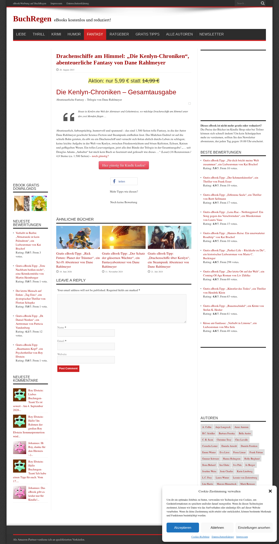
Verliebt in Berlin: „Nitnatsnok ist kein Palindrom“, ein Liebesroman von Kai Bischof (28, 240)
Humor (74, 34)
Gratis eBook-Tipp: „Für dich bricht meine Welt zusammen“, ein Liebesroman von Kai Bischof (231, 162)
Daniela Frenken (249, 446)
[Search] (262, 3)
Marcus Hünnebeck (226, 483)
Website (62, 354)
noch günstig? (100, 156)
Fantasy (95, 34)
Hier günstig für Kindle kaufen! (123, 165)
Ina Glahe (224, 464)
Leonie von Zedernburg (245, 477)
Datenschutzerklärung (223, 536)
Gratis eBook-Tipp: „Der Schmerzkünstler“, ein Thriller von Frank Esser (230, 179)
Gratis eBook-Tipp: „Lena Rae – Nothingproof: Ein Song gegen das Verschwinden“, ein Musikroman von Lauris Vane (233, 216)
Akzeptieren (182, 527)
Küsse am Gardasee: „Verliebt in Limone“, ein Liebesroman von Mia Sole (230, 325)
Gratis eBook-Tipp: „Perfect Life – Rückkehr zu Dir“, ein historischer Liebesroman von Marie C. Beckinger (234, 254)
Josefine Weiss (209, 471)
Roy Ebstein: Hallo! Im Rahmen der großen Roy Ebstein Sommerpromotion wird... (29, 426)
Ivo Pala (237, 464)
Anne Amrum (241, 427)
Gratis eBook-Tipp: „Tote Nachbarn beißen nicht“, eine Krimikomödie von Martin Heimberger (30, 271)
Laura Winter (222, 477)
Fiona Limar (239, 452)
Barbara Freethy (227, 433)
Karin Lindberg (245, 471)
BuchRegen (32, 18)
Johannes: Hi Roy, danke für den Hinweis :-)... (36, 449)
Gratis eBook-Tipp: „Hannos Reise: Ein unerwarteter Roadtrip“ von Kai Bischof (234, 235)
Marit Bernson (247, 483)
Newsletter (211, 34)
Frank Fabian (256, 452)
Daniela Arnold (229, 446)
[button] (270, 491)
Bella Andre (245, 433)
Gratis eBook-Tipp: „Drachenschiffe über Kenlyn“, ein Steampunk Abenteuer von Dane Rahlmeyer (169, 260)
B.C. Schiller (208, 433)
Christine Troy (224, 439)
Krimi (56, 34)
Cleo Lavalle (241, 439)
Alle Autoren (179, 34)
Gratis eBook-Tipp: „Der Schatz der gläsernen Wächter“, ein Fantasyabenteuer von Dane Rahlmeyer (123, 260)
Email (60, 341)
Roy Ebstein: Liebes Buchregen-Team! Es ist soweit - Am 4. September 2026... (28, 400)
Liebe (21, 34)
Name (60, 327)
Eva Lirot (224, 452)
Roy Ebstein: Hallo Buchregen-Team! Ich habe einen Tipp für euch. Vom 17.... (29, 471)
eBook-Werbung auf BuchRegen (29, 3)
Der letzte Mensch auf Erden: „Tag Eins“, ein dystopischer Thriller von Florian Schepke (31, 296)
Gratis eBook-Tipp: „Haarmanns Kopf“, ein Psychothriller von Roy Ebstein (29, 350)
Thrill (39, 34)
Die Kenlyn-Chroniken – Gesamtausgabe (116, 92)
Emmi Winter (209, 452)
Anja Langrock (223, 427)
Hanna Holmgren (231, 458)
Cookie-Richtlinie (200, 536)
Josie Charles (226, 471)
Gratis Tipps (148, 34)
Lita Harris (207, 483)
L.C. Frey (207, 477)
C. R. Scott (207, 439)
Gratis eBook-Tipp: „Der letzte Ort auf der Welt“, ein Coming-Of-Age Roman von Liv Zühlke (233, 273)
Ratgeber (119, 34)
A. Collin (206, 427)
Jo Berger (250, 464)
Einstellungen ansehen (254, 527)
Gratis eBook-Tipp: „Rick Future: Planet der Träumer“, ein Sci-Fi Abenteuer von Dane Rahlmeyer (78, 260)
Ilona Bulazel (209, 464)
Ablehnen (217, 527)
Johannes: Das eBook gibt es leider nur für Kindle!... (36, 494)
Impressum (242, 536)
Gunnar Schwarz (210, 458)
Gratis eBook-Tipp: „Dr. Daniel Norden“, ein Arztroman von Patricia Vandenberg (29, 321)
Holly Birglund (252, 458)
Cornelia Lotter (210, 446)
